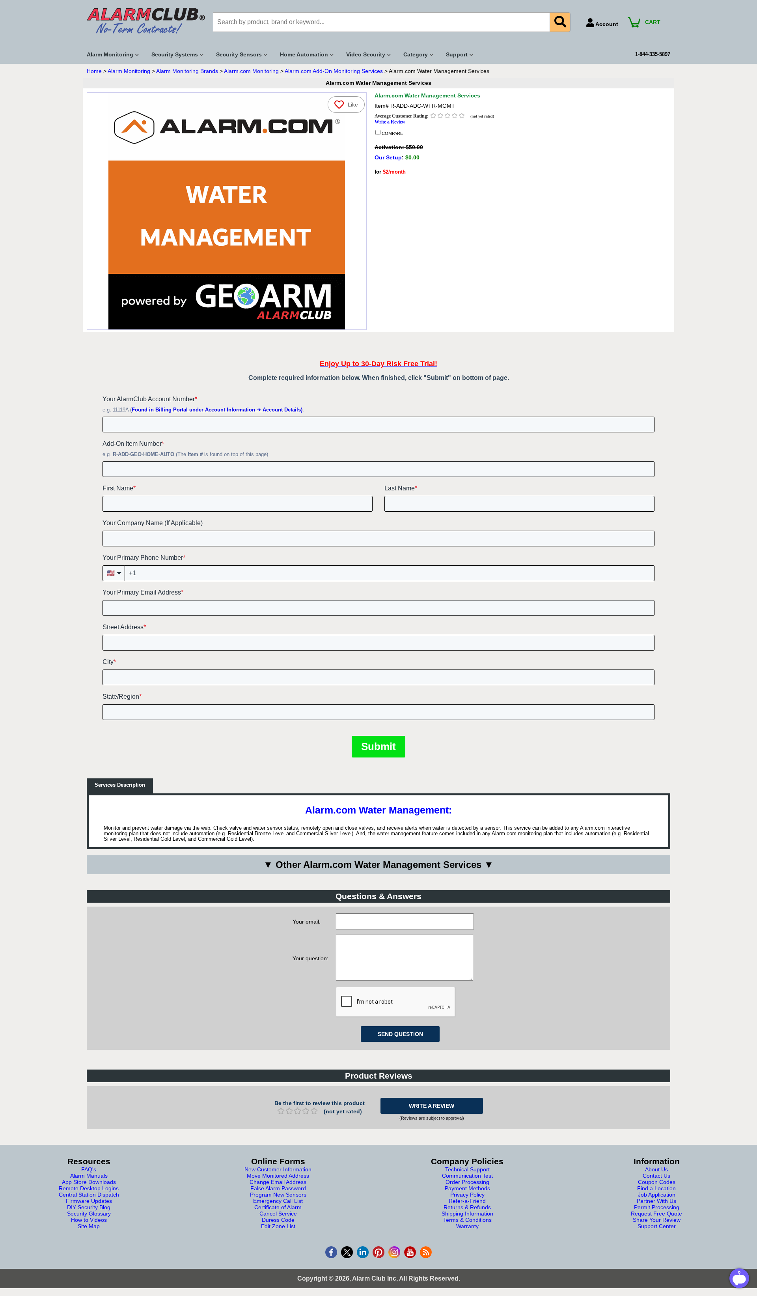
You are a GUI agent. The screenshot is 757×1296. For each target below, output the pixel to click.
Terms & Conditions (467, 1220)
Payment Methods (467, 1188)
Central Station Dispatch (89, 1194)
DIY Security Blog (88, 1207)
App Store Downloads (89, 1182)
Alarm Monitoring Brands (187, 71)
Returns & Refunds (467, 1207)
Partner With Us (656, 1201)
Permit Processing (656, 1207)
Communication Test (467, 1176)
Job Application (656, 1194)
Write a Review (390, 122)
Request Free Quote (656, 1213)
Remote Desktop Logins (89, 1188)
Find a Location (656, 1188)
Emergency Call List (278, 1201)
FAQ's (88, 1169)
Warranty (467, 1226)
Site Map (89, 1226)
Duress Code (278, 1220)
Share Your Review (657, 1220)
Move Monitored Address (278, 1176)
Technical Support (467, 1169)
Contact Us (656, 1176)
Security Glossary (89, 1213)
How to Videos (89, 1220)
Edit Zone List (278, 1226)
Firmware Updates (89, 1201)
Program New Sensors (278, 1194)
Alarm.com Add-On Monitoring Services (334, 71)
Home (94, 71)
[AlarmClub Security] (146, 21)
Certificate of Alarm (278, 1207)
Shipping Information (467, 1213)
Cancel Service (278, 1213)
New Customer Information (277, 1169)
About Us (656, 1169)
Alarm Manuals (89, 1176)
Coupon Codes (656, 1182)
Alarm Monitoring (129, 71)
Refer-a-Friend (467, 1201)
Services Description (120, 785)
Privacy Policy (467, 1194)
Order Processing (467, 1182)
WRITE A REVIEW (431, 1106)
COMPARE (391, 133)
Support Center (657, 1226)
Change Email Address (278, 1182)
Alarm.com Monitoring (251, 71)
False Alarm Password (278, 1188)
